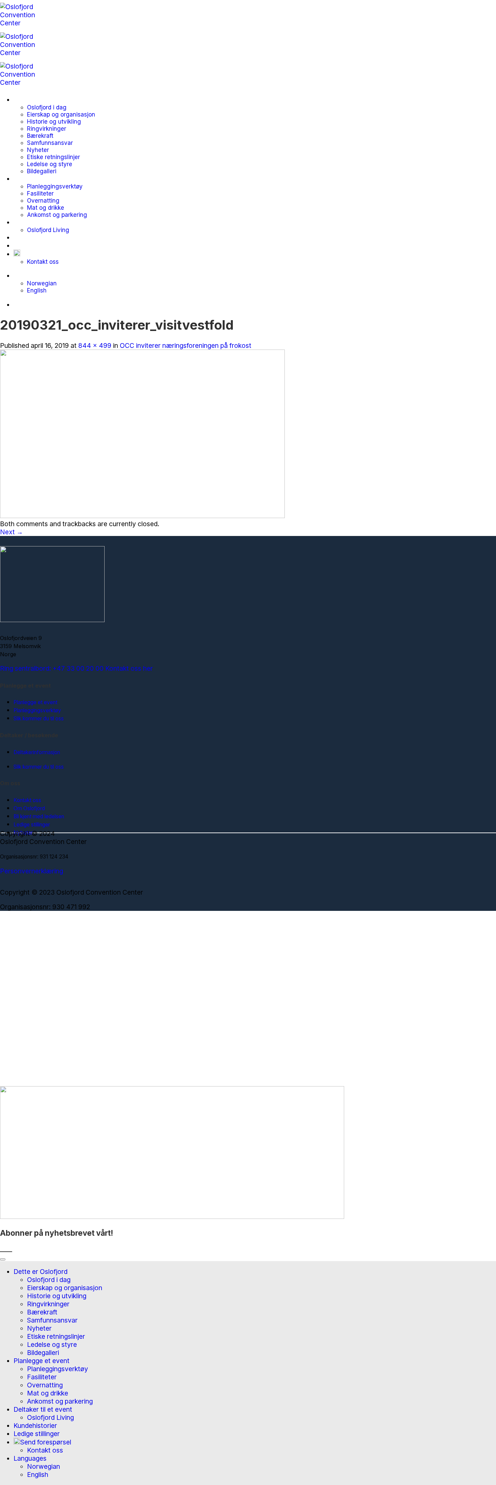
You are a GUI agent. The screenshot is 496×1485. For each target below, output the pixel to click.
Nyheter (38, 149)
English (37, 290)
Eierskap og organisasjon (61, 114)
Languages (30, 276)
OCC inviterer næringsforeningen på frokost (185, 345)
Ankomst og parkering (57, 214)
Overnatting (43, 200)
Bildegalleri (41, 171)
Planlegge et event (41, 179)
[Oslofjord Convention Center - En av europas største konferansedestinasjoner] (24, 52)
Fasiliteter (40, 193)
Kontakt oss (43, 261)
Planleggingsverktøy (55, 186)
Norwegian (42, 283)
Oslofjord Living (48, 229)
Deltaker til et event (42, 222)
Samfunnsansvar (50, 142)
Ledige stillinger (36, 245)
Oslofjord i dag (46, 107)
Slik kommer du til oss (38, 718)
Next (11, 532)
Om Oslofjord (29, 808)
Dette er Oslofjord (40, 100)
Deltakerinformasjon (36, 752)
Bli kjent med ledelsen (38, 816)
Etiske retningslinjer (53, 156)
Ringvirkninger (46, 128)
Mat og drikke (45, 207)
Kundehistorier (35, 237)
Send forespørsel (45, 254)
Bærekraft (40, 135)
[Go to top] (2, 1259)
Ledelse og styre (49, 164)
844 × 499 (94, 345)
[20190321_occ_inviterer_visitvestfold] (142, 516)
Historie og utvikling (54, 121)
